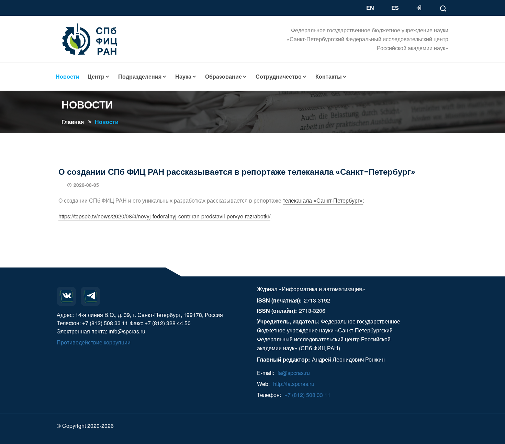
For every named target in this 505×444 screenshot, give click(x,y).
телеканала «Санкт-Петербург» (323, 200)
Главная (72, 122)
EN (370, 8)
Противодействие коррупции (94, 342)
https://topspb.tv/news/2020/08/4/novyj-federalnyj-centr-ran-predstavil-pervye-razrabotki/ (164, 216)
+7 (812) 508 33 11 (307, 395)
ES (395, 8)
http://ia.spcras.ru (293, 384)
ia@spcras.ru (294, 373)
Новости (107, 122)
